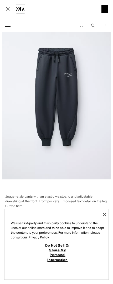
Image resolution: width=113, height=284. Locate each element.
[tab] (2, 189)
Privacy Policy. (38, 237)
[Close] (104, 214)
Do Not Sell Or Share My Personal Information (57, 252)
